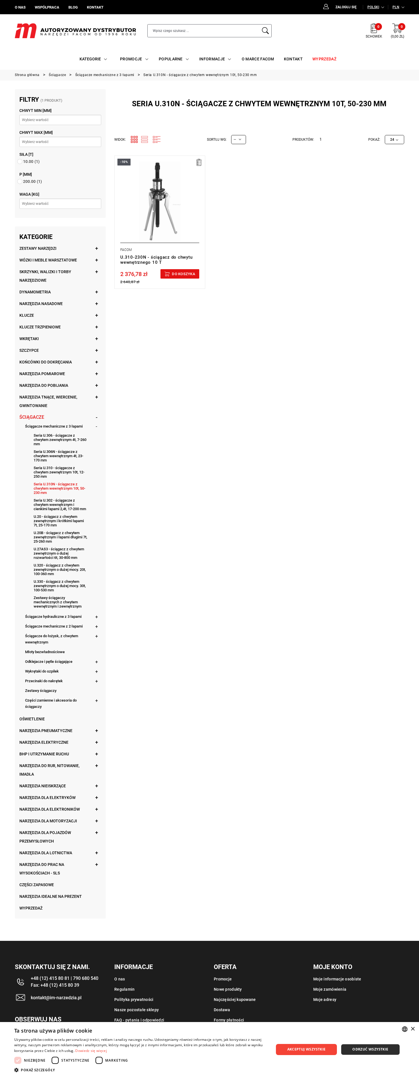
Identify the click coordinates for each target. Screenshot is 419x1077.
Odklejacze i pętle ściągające (48, 661)
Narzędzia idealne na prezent (50, 896)
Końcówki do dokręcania (45, 362)
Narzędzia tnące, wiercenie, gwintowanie (48, 401)
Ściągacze (31, 417)
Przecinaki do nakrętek (44, 681)
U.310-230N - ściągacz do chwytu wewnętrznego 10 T (156, 260)
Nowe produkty (228, 989)
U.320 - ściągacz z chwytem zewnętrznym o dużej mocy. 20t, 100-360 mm (60, 569)
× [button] (412, 1029)
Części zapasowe (36, 884)
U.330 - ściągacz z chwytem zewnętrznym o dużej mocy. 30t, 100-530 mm (60, 585)
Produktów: (303, 139)
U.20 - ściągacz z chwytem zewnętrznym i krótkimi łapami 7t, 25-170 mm (59, 520)
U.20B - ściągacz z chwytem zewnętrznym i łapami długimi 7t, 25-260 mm (60, 537)
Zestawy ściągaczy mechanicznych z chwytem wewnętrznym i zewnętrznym (58, 602)
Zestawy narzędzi (37, 248)
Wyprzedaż (30, 908)
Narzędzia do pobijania (43, 385)
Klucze (26, 315)
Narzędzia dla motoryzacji (48, 821)
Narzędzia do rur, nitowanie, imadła (49, 769)
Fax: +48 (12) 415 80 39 (55, 985)
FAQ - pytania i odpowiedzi (139, 1020)
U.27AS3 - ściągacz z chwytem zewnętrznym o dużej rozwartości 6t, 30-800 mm (59, 553)
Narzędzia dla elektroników (49, 809)
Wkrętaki (29, 338)
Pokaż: (374, 139)
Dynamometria (35, 292)
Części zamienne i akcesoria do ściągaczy (51, 703)
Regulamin (124, 989)
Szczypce (29, 350)
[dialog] (209, 1049)
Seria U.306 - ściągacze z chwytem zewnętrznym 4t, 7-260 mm (60, 439)
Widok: (120, 139)
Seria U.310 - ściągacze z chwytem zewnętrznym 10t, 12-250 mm (59, 472)
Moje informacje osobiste (337, 979)
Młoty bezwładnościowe (45, 652)
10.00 (31, 161)
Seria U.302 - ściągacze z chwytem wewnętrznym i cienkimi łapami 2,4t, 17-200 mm (60, 504)
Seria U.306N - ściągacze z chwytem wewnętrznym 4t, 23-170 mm (58, 455)
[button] (140, 1070)
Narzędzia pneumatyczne (45, 730)
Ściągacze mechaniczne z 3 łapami (54, 426)
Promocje (223, 979)
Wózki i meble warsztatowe (48, 260)
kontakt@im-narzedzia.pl (56, 997)
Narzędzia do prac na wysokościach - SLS (41, 868)
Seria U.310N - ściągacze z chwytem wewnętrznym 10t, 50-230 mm (59, 488)
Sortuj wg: (217, 140)
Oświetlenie (32, 719)
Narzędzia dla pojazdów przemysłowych (45, 836)
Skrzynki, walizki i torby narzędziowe (45, 276)
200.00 (32, 181)
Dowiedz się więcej (91, 1050)
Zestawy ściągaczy (40, 690)
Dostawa (222, 1009)
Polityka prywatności (134, 999)
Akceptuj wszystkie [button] (306, 1049)
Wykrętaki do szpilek (42, 671)
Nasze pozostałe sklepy (136, 1009)
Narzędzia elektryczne (43, 742)
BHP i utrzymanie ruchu (44, 754)
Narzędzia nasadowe (41, 303)
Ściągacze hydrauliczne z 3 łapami (53, 616)
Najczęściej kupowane (235, 999)
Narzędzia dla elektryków (47, 797)
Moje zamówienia (329, 989)
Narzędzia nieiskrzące (42, 786)
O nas (119, 979)
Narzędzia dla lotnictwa (45, 853)
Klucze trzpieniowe (40, 327)
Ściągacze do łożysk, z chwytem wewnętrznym (51, 639)
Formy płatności (229, 1020)
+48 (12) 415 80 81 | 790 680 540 (64, 978)
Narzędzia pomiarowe (42, 373)
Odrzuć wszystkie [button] (370, 1049)
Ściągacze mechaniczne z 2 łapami (54, 626)
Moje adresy (324, 999)
